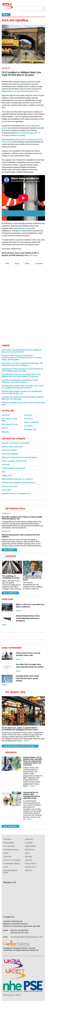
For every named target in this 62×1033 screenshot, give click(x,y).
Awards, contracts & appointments (16, 494)
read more (6, 528)
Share (27, 263)
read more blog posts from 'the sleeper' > (20, 746)
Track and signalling (10, 454)
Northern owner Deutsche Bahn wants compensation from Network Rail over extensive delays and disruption (21, 358)
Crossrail (5, 465)
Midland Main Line (21, 228)
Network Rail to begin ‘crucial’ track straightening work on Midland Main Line (22, 392)
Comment (39, 263)
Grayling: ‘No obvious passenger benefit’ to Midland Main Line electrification (23, 398)
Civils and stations (9, 450)
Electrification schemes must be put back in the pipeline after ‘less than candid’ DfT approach (21, 375)
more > (19, 611)
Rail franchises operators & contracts (17, 479)
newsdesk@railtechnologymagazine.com (26, 937)
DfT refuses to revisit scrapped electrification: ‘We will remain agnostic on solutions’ (22, 364)
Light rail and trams (10, 486)
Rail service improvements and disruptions (19, 457)
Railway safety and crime (12, 447)
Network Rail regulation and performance (18, 483)
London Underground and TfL (14, 468)
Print (7, 263)
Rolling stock (7, 475)
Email (17, 263)
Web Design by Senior (12, 995)
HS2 (3, 472)
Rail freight (6, 490)
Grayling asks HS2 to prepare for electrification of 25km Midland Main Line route (22, 370)
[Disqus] (23, 305)
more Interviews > (10, 826)
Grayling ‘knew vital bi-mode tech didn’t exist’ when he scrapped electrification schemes (22, 387)
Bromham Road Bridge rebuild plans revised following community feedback (20, 381)
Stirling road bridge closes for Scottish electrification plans (23, 404)
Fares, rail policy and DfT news (14, 461)
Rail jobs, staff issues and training (15, 443)
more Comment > (10, 593)
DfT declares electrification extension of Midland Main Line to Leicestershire (21, 351)
